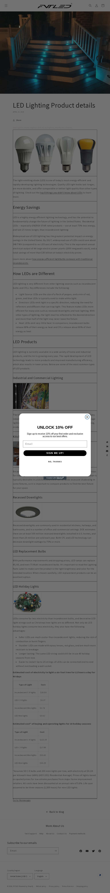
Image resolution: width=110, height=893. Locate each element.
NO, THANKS (55, 462)
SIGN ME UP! (55, 453)
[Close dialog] (87, 417)
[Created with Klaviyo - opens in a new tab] (55, 478)
